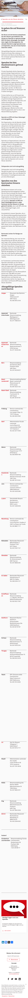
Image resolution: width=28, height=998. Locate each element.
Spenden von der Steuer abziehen (12, 19)
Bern (2, 363)
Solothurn (4, 618)
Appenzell (4, 342)
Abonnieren (14, 959)
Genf (2, 421)
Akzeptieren (5, 996)
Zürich (3, 814)
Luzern (3, 498)
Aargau (3, 293)
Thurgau (4, 651)
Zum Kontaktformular (14, 974)
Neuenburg (4, 519)
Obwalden (4, 555)
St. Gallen (4, 575)
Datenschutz (11, 996)
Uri (2, 742)
